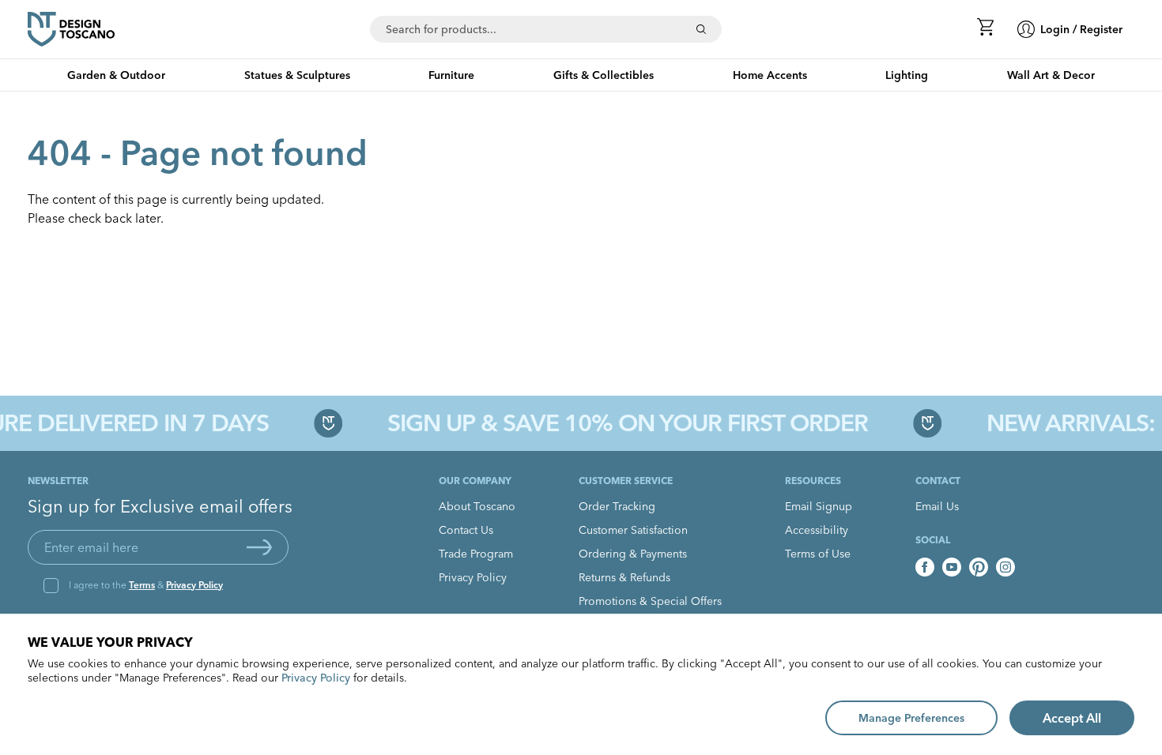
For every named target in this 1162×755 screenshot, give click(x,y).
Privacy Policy (194, 585)
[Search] (701, 29)
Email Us (937, 506)
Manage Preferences (911, 718)
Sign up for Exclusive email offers (160, 506)
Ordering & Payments (633, 554)
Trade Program (476, 554)
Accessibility (816, 530)
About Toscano (477, 506)
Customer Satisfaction (633, 530)
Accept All (1072, 718)
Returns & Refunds (624, 577)
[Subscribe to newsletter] (259, 547)
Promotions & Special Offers (650, 601)
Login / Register (1081, 29)
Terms (142, 585)
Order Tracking (617, 506)
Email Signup (818, 506)
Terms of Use (818, 554)
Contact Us (466, 530)
